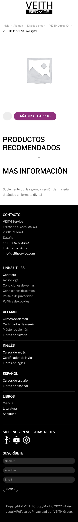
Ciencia (8, 403)
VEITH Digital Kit (59, 25)
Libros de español (15, 386)
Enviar (10, 488)
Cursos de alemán (15, 319)
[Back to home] (39, 7)
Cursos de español (16, 380)
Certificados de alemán (19, 324)
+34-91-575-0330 (16, 243)
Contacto (9, 275)
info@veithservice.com (19, 253)
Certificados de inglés (18, 358)
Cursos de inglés (14, 352)
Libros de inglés (14, 363)
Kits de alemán (36, 25)
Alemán (18, 25)
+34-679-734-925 (16, 248)
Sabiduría (9, 414)
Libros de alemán (15, 335)
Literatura (10, 408)
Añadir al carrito (35, 116)
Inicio (6, 25)
